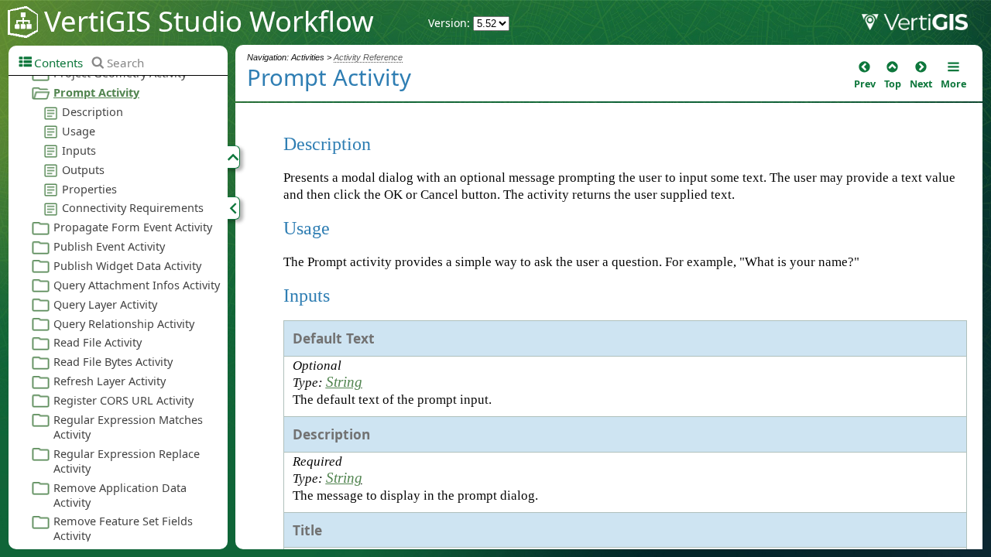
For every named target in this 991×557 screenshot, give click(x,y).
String (344, 382)
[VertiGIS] (926, 25)
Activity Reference (368, 57)
